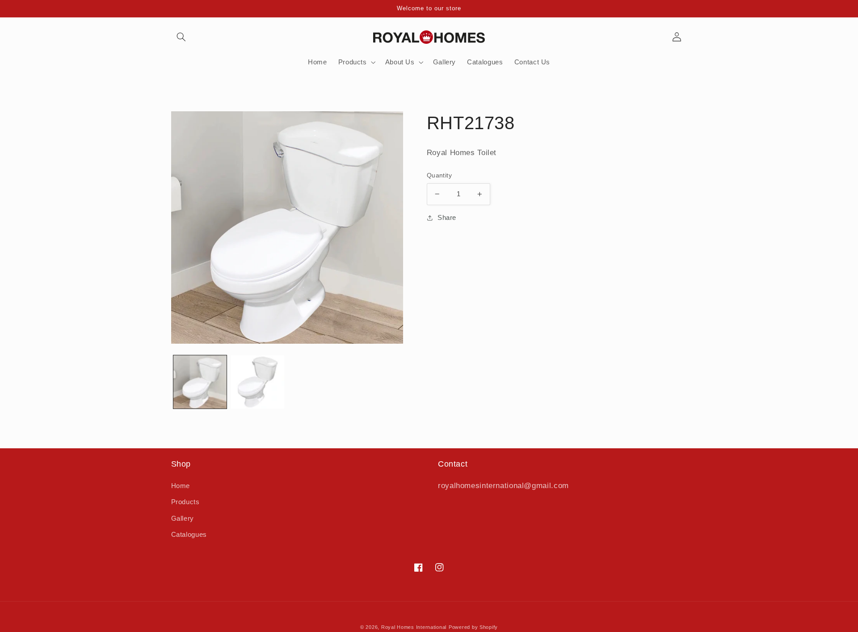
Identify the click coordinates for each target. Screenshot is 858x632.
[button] (181, 37)
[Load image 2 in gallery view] (257, 382)
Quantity (439, 175)
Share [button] (446, 217)
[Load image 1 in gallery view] (200, 382)
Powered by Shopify (473, 627)
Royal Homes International (413, 627)
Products (185, 502)
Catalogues (189, 534)
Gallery (182, 518)
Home (180, 485)
